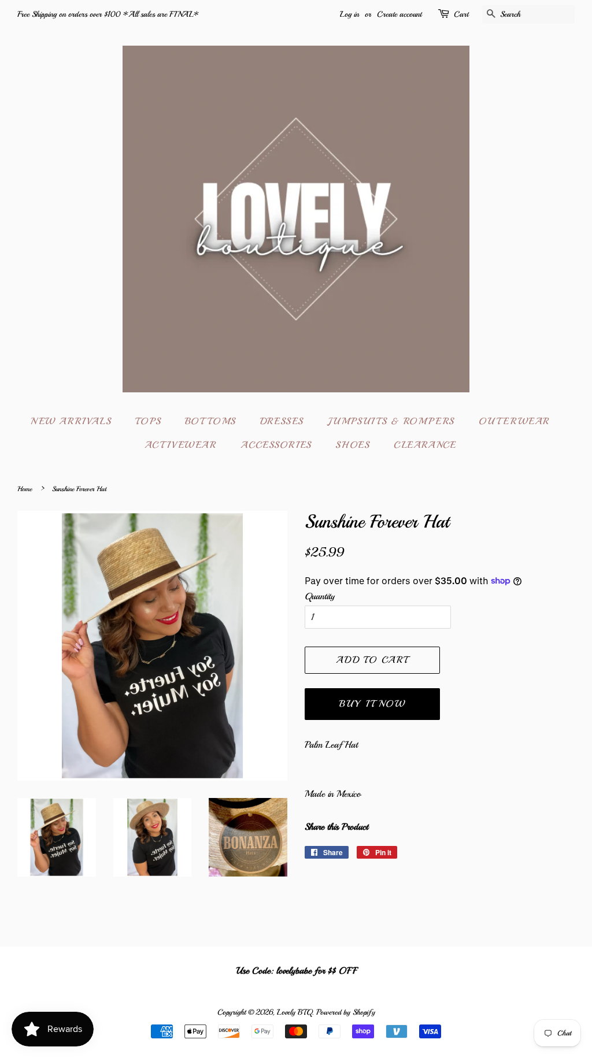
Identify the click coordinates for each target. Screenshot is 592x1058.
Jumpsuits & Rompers (391, 421)
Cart (461, 14)
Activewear (181, 445)
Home (24, 489)
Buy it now (372, 704)
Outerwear (514, 421)
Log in (349, 14)
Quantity (320, 596)
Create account (399, 14)
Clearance (425, 445)
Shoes (352, 445)
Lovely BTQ (294, 1012)
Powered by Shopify (345, 1012)
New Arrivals (71, 421)
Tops (148, 421)
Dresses (282, 421)
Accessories (276, 445)
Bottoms (210, 421)
